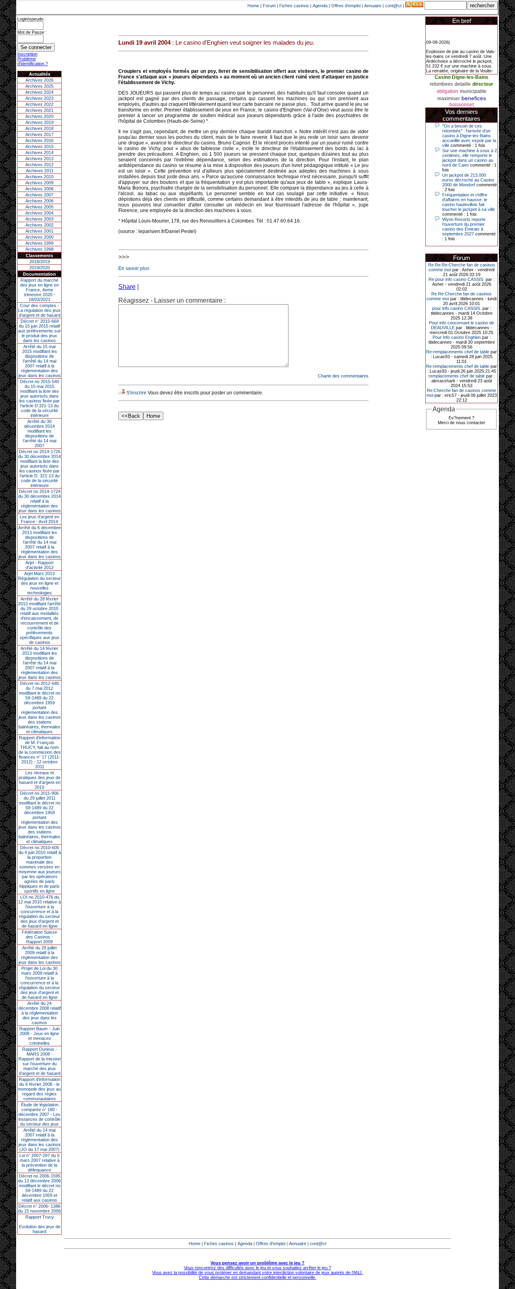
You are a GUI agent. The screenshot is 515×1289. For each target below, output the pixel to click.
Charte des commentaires (343, 375)
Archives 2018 (39, 128)
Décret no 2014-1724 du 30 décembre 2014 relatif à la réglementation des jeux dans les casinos (39, 501)
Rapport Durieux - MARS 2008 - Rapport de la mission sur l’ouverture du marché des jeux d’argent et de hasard (40, 1061)
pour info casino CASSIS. (456, 308)
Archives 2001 (39, 231)
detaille (463, 84)
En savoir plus (133, 268)
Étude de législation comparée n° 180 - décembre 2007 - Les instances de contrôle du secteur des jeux (39, 1114)
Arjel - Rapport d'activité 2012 (39, 565)
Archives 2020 (39, 116)
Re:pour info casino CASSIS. (456, 279)
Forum (269, 5)
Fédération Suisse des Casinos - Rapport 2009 (39, 937)
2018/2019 (39, 261)
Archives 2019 (39, 122)
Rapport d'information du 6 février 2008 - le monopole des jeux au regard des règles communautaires (39, 1089)
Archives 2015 (39, 146)
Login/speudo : (31, 18)
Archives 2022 (39, 104)
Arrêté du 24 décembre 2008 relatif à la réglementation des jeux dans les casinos (40, 1013)
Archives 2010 (39, 176)
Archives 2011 (40, 170)
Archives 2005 (39, 206)
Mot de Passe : (32, 32)
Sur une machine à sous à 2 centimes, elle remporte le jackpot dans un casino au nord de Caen (469, 157)
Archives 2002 (39, 225)
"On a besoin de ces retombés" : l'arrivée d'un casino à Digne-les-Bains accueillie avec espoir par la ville (469, 136)
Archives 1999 (39, 243)
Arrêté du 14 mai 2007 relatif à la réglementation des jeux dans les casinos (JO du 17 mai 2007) (40, 1140)
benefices (473, 98)
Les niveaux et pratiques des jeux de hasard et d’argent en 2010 (39, 780)
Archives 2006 (39, 200)
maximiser (448, 98)
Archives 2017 (39, 134)
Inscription (27, 54)
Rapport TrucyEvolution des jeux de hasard (39, 1224)
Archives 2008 (39, 188)
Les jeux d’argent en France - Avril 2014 (39, 519)
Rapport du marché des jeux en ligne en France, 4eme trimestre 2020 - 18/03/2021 (39, 290)
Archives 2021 (39, 110)
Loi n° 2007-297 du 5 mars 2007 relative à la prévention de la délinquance (39, 1162)
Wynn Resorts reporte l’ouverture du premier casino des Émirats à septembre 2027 (464, 226)
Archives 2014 (39, 152)
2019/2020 (39, 267)
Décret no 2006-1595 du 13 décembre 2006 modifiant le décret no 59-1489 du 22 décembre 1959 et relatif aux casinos (39, 1188)
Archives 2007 (39, 194)
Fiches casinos (294, 5)
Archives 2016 (39, 140)
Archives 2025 (39, 86)
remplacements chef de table (456, 375)
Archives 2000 (39, 237)
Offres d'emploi (345, 5)
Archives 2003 (39, 219)
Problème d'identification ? (32, 61)
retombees (441, 84)
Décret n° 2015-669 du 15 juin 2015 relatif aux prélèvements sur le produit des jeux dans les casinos (39, 331)
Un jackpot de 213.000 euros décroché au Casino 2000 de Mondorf (468, 180)
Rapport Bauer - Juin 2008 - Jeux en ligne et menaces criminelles (39, 1036)
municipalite (473, 91)
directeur (482, 84)
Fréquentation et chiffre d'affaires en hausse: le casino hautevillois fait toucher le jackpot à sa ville (468, 202)
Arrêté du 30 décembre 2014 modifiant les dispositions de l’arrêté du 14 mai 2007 (39, 433)
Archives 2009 (39, 182)
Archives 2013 (39, 158)
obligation (447, 91)
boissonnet (461, 104)
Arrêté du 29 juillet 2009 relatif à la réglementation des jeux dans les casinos (40, 955)
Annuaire (372, 5)
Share (127, 286)
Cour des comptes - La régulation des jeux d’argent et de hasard (39, 310)
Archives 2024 (39, 92)
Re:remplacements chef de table (457, 351)
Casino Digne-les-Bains (461, 77)
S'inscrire (136, 393)
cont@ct (393, 5)
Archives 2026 (39, 80)
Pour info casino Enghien (457, 337)
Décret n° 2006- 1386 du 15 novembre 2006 (39, 1208)
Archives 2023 (39, 98)
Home (253, 5)
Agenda (320, 5)
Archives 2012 (39, 164)
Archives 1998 (39, 249)
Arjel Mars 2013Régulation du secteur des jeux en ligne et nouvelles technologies (39, 583)
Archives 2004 (39, 212)
